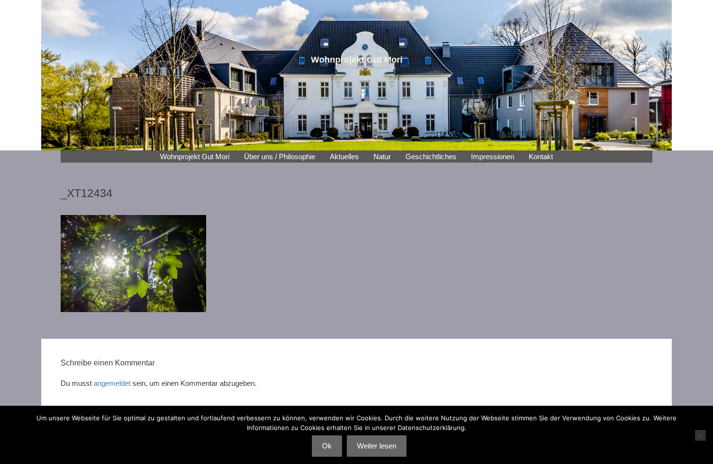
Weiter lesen (376, 446)
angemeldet (112, 383)
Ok (327, 446)
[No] (700, 435)
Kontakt (541, 156)
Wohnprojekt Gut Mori (194, 156)
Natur (382, 156)
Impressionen (492, 156)
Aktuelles (344, 156)
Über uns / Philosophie (279, 156)
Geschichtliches (430, 156)
